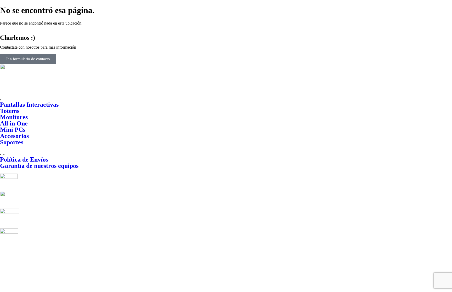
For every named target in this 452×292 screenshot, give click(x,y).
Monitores (14, 117)
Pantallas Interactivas (29, 104)
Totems (9, 110)
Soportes (11, 142)
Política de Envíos (24, 159)
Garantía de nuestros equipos (39, 165)
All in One (14, 123)
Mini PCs (12, 129)
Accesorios (14, 136)
